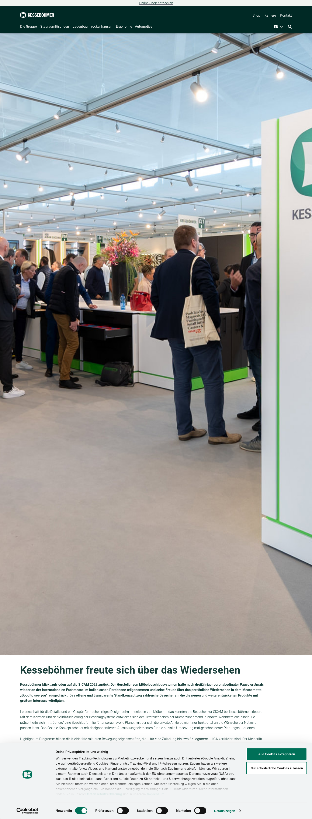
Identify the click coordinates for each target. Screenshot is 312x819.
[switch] (123, 810)
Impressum (155, 794)
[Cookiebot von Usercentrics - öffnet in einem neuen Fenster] (27, 811)
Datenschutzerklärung (104, 794)
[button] (277, 26)
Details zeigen (224, 810)
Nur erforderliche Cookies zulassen (276, 768)
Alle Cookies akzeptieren (276, 754)
